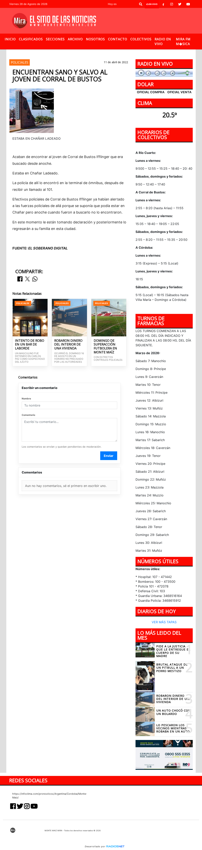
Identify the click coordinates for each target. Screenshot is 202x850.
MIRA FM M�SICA (183, 41)
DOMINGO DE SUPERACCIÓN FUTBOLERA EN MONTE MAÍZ (105, 346)
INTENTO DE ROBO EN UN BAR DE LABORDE (29, 344)
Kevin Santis (60, 52)
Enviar (108, 456)
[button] (141, 4)
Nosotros (95, 39)
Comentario (28, 414)
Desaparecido (102, 52)
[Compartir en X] (27, 279)
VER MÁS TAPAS (164, 622)
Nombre (26, 398)
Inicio (10, 39)
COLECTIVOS (141, 39)
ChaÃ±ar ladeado (137, 52)
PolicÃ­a (80, 52)
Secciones (55, 39)
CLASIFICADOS (31, 39)
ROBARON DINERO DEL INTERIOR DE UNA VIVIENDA (68, 344)
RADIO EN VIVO (163, 41)
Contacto (117, 39)
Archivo (75, 39)
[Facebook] (163, 4)
